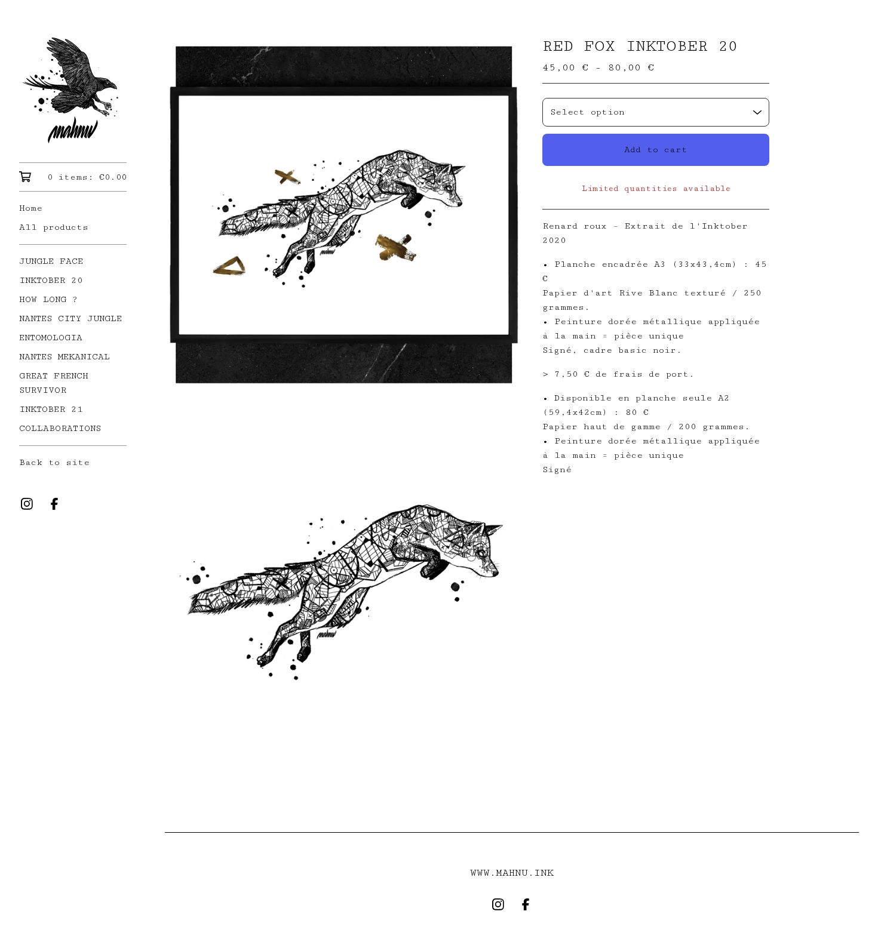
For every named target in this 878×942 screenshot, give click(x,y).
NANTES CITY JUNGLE (70, 318)
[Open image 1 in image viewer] (344, 214)
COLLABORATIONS (60, 428)
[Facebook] (54, 504)
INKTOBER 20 (51, 280)
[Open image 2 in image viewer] (344, 580)
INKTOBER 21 (51, 409)
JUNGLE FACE (51, 261)
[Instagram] (27, 504)
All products (53, 227)
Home (30, 208)
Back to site (54, 462)
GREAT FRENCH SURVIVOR (53, 383)
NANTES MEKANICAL (64, 357)
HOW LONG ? (48, 299)
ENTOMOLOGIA (50, 338)
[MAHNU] (73, 89)
